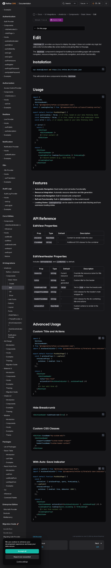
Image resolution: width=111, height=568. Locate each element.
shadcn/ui (62, 14)
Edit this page (37, 536)
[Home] (34, 14)
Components (74, 14)
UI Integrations (50, 14)
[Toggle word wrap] (99, 338)
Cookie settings (22, 561)
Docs (40, 14)
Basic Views (86, 14)
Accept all (22, 551)
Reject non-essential (22, 557)
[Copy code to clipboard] (103, 69)
